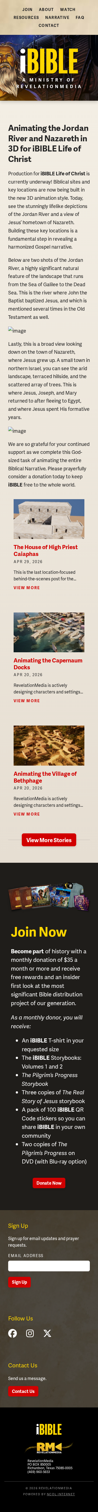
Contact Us (23, 1391)
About (46, 9)
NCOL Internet (61, 1494)
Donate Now (49, 1183)
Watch (68, 9)
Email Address (26, 1255)
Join (27, 9)
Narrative (57, 17)
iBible (49, 1429)
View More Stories (49, 840)
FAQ (80, 17)
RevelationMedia (49, 1447)
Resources (26, 17)
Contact (49, 25)
